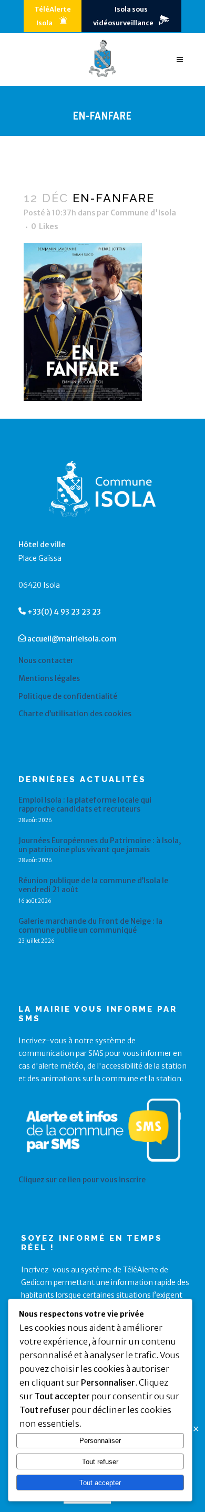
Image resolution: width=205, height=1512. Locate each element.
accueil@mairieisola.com (72, 639)
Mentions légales (49, 678)
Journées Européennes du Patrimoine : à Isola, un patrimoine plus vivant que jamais (99, 845)
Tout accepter (100, 1483)
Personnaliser (100, 1441)
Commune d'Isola (143, 213)
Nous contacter (46, 660)
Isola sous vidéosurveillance (123, 16)
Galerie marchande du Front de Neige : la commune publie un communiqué (90, 926)
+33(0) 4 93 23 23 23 (64, 612)
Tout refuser (100, 1462)
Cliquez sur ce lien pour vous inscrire (82, 1179)
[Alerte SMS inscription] (103, 1167)
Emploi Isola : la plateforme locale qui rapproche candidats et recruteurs (84, 805)
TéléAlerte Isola (52, 16)
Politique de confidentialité (67, 696)
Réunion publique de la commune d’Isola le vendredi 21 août (93, 885)
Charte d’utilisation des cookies (74, 713)
